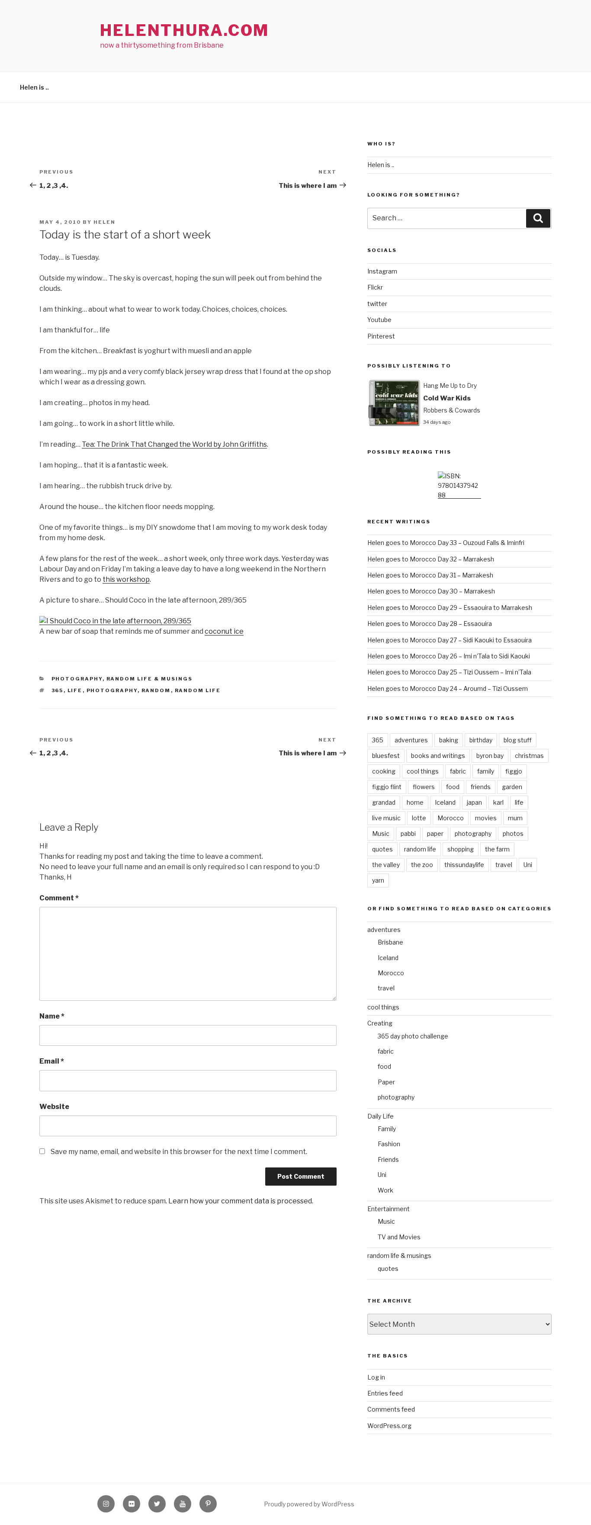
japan (474, 802)
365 (57, 690)
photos (513, 833)
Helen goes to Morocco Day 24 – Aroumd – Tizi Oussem (447, 688)
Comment (59, 898)
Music (380, 833)
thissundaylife (464, 864)
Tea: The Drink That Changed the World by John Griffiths (174, 444)
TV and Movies (399, 1237)
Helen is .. (34, 87)
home (415, 802)
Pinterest (381, 336)
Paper (386, 1082)
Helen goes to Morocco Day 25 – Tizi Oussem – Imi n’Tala (449, 672)
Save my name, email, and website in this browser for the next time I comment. (179, 1152)
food (452, 786)
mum (515, 818)
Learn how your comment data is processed (240, 1201)
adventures (411, 740)
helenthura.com (184, 30)
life (75, 690)
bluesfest (386, 755)
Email (51, 1061)
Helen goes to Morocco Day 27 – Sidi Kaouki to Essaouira (449, 640)
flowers (424, 786)
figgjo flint (386, 786)
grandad (383, 802)
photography (77, 679)
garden (512, 786)
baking (448, 740)
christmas (529, 755)
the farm (497, 849)
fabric (458, 771)
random (156, 690)
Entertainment (388, 1208)
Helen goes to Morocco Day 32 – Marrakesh (430, 559)
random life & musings (149, 679)
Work (385, 1190)
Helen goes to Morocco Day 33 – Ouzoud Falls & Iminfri (445, 542)
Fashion (389, 1144)
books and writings (438, 755)
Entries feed (385, 1393)
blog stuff (518, 740)
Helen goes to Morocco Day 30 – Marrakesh (431, 591)
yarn (378, 880)
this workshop (126, 579)
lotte (419, 818)
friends (481, 786)
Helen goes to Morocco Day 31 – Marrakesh (430, 575)
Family (387, 1128)
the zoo (422, 864)
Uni (528, 864)
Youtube (379, 319)
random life (198, 690)
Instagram (382, 271)
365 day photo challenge (413, 1036)
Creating (379, 1023)
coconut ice (224, 631)
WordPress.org (389, 1425)
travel (503, 864)
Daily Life (380, 1116)
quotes (382, 849)
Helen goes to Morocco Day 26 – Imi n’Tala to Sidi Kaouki (448, 656)
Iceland (445, 802)
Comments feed (391, 1409)
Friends (388, 1159)
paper (435, 833)
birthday (480, 740)
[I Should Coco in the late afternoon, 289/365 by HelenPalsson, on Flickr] (115, 621)
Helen (104, 222)
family (485, 771)
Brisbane (390, 942)
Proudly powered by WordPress (309, 1504)
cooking (383, 771)
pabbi (408, 833)
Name (51, 1016)
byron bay (490, 755)
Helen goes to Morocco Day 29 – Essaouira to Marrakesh (449, 607)
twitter (377, 303)
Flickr (375, 287)
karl (498, 802)
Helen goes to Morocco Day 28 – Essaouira (429, 623)
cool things (423, 771)
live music (386, 818)
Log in (376, 1377)
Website (54, 1107)
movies (486, 818)
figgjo (513, 771)
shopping (460, 849)
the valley (386, 864)
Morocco (450, 818)
